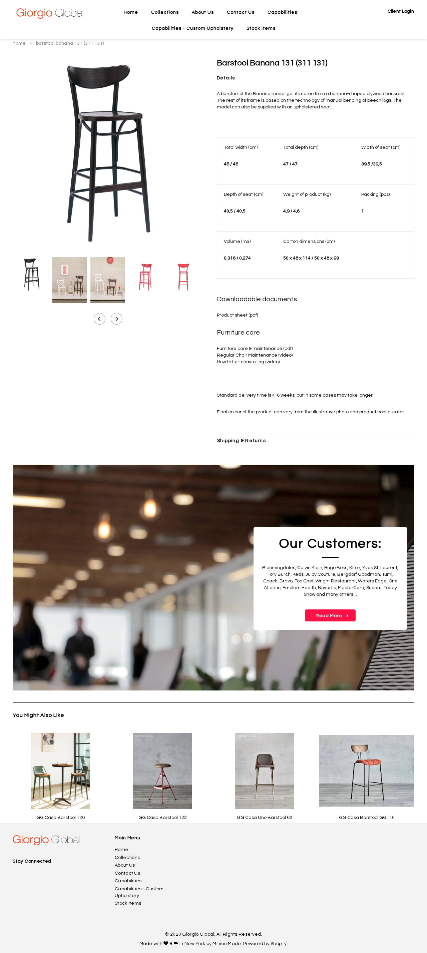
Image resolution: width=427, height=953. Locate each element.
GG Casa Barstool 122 (162, 817)
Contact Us (127, 873)
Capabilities (128, 881)
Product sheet (233, 315)
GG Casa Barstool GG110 (367, 817)
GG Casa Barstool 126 (60, 817)
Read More (324, 615)
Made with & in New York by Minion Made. (190, 943)
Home (19, 43)
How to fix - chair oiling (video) (248, 362)
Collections (127, 857)
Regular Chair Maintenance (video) (255, 355)
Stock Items (128, 903)
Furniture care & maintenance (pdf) (255, 348)
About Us (125, 865)
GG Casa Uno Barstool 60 (264, 817)
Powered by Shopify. (265, 943)
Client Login (401, 11)
